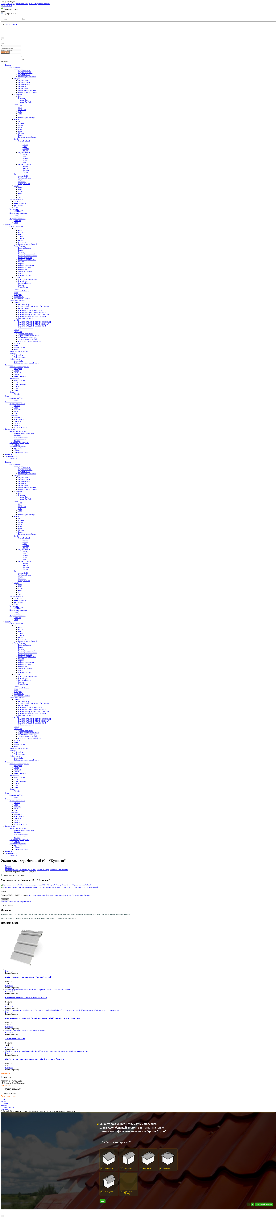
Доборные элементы (25, 318)
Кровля (8, 65)
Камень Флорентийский (27, 260)
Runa (20, 193)
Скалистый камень (25, 271)
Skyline (20, 180)
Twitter (10, 902)
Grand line (17, 373)
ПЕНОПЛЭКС (19, 421)
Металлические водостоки (19, 367)
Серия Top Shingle (24, 164)
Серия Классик (23, 86)
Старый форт (23, 287)
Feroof (16, 215)
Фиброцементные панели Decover (26, 363)
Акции (11, 4)
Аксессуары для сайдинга (19, 443)
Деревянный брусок (21, 452)
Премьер (26, 168)
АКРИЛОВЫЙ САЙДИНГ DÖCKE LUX (33, 306)
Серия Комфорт (24, 84)
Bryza (16, 382)
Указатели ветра (20, 439)
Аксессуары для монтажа (27, 279)
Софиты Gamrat (19, 357)
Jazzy (20, 127)
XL (19, 116)
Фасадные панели (16, 227)
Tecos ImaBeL (19, 297)
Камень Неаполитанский (27, 256)
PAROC (17, 423)
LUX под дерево (24, 304)
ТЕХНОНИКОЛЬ (20, 427)
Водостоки (9, 365)
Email (29, 902)
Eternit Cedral (18, 361)
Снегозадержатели (21, 437)
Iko (15, 174)
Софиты (13, 353)
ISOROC (17, 425)
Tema (20, 114)
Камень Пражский (25, 258)
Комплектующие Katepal (27, 137)
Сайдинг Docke (19, 302)
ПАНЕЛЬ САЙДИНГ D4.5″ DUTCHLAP (33, 324)
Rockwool (17, 410)
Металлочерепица (16, 199)
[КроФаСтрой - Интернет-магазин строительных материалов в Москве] (6, 6)
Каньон (21, 262)
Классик (21, 96)
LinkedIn (15, 902)
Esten (20, 190)
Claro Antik (22, 110)
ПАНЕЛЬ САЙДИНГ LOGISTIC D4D (32, 326)
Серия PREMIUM (24, 71)
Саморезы (17, 450)
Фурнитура (18, 448)
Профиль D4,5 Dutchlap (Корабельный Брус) (34, 314)
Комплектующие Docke (27, 77)
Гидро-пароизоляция (17, 404)
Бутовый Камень (24, 248)
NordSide (17, 277)
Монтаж (25, 4)
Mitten (16, 349)
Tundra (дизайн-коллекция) (28, 339)
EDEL (20, 240)
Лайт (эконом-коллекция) (27, 337)
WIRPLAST (18, 211)
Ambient (21, 123)
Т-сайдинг (18, 295)
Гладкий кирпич (24, 281)
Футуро (25, 172)
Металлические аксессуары (24, 433)
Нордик (25, 151)
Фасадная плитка (24, 275)
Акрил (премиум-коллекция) (28, 336)
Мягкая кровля (15, 67)
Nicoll (16, 390)
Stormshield (22, 182)
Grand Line (18, 201)
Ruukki (16, 207)
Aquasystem (18, 369)
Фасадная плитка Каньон (19, 351)
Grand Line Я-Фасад (21, 291)
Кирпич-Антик (23, 269)
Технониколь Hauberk (22, 299)
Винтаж (25, 166)
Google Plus (23, 902)
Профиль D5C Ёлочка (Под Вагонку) (32, 316)
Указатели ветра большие (81, 895)
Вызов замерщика (35, 4)
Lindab (16, 374)
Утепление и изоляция (13, 402)
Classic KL (22, 125)
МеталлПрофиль (20, 203)
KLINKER (22, 242)
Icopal (16, 104)
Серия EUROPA (24, 75)
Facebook (4, 902)
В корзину (5, 899)
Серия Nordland (24, 141)
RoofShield (18, 94)
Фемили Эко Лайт (25, 102)
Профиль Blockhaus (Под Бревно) (30, 310)
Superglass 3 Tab (24, 184)
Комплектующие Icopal (26, 117)
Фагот (20, 273)
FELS (20, 234)
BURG (20, 230)
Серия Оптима (23, 80)
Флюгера (17, 441)
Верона (25, 158)
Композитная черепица (18, 213)
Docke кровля (19, 69)
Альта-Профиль (19, 246)
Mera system (18, 205)
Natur (20, 112)
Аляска (25, 145)
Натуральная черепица (18, 219)
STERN (21, 238)
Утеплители (14, 415)
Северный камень (24, 283)
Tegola (16, 139)
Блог (7, 4)
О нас (3, 4)
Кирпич (21, 264)
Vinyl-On (17, 320)
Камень (21, 252)
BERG (20, 232)
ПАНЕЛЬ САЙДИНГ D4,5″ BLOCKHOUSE (34, 322)
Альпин (25, 143)
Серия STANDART (25, 73)
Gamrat (16, 388)
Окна (7, 396)
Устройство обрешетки (18, 447)
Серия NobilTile (24, 153)
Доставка (18, 4)
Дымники (17, 435)
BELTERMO (18, 417)
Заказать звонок (11, 24)
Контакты (46, 4)
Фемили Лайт (23, 100)
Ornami (20, 191)
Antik (20, 106)
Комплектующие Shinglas (27, 92)
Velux (16, 400)
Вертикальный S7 (24, 308)
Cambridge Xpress (24, 178)
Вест (24, 156)
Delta (16, 413)
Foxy (20, 129)
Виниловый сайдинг (17, 300)
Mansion (21, 133)
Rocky (20, 135)
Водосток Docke (20, 384)
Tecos (16, 345)
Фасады (8, 225)
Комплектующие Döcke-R (27, 244)
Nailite (16, 293)
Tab (19, 197)
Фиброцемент (15, 359)
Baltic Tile (17, 221)
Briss (20, 188)
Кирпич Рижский (24, 267)
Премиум (21, 98)
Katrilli (20, 131)
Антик (25, 147)
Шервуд (25, 154)
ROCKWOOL (19, 419)
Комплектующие (11, 429)
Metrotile (17, 217)
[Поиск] (24, 19)
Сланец (21, 285)
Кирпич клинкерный (26, 265)
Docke (16, 228)
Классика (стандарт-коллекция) (29, 341)
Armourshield (23, 176)
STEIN (20, 236)
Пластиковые (14, 378)
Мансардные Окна (16, 398)
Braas (16, 223)
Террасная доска (11, 456)
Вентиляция (14, 209)
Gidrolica (17, 394)
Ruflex (16, 186)
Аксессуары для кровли (18, 431)
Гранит (20, 250)
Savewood (13, 458)
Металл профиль (20, 376)
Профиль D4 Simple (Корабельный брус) (33, 312)
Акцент (25, 160)
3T (19, 121)
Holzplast (17, 343)
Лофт (24, 162)
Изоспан (17, 406)
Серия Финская (24, 82)
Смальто (26, 170)
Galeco (16, 371)
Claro (20, 108)
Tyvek (16, 411)
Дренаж (12, 392)
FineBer (16, 330)
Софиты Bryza (19, 355)
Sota (19, 195)
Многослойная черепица (27, 90)
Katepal (16, 119)
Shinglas (17, 79)
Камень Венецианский (26, 254)
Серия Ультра (23, 88)
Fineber (16, 289)
